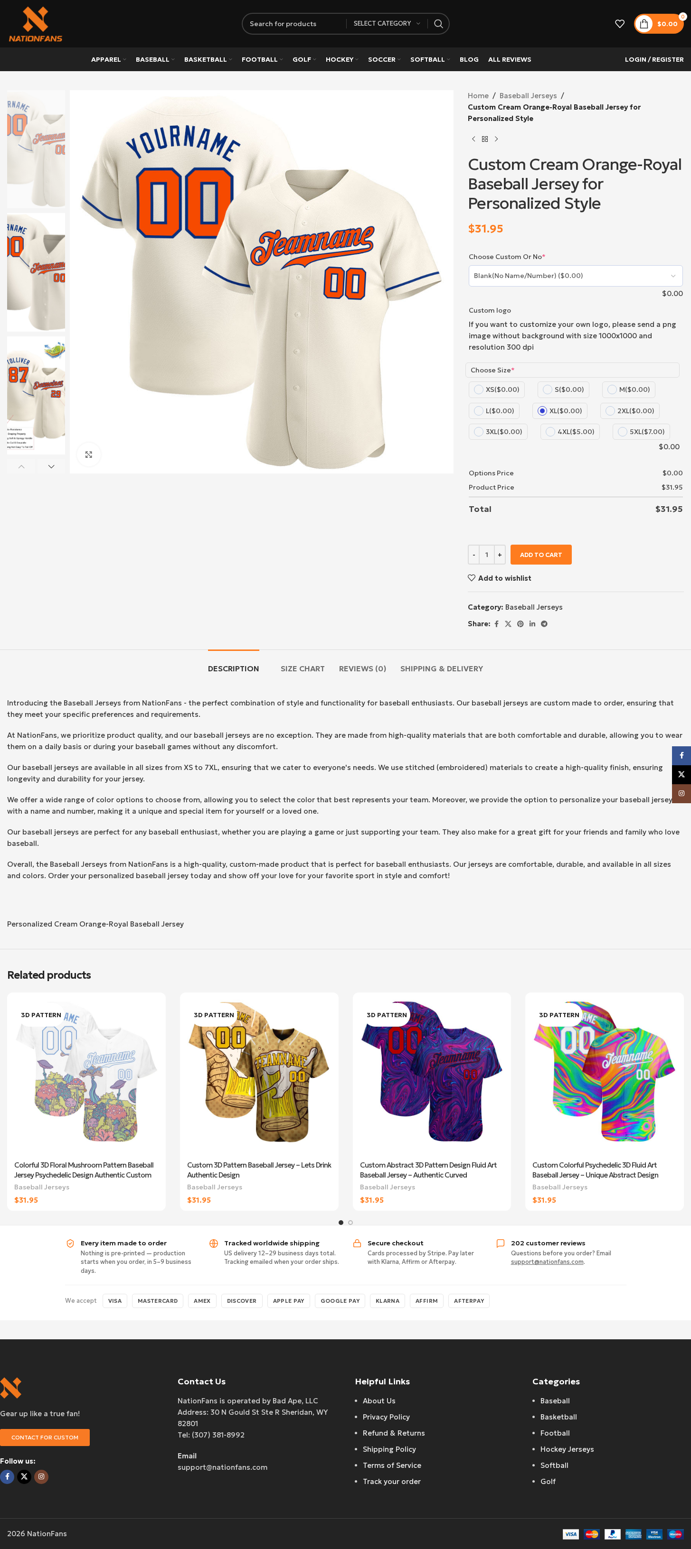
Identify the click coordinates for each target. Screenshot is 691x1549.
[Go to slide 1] (341, 1222)
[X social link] (508, 624)
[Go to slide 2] (350, 1222)
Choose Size (493, 370)
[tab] (233, 663)
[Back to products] (485, 139)
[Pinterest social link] (520, 624)
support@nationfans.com (547, 1261)
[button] (21, 466)
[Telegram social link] (544, 624)
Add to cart (541, 555)
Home (478, 95)
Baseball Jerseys (528, 95)
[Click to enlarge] (89, 454)
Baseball (555, 1400)
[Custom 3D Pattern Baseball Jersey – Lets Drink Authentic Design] (259, 1078)
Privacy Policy (386, 1416)
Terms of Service (392, 1465)
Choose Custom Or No (507, 256)
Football (555, 1433)
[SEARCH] (439, 24)
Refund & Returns (394, 1433)
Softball (554, 1465)
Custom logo (490, 310)
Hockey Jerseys (567, 1449)
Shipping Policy (389, 1449)
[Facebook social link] (496, 624)
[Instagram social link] (41, 1477)
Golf (548, 1481)
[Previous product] (473, 139)
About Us (379, 1400)
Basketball (558, 1416)
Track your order (392, 1481)
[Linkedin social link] (532, 624)
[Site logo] (35, 23)
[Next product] (496, 139)
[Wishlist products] (619, 23)
